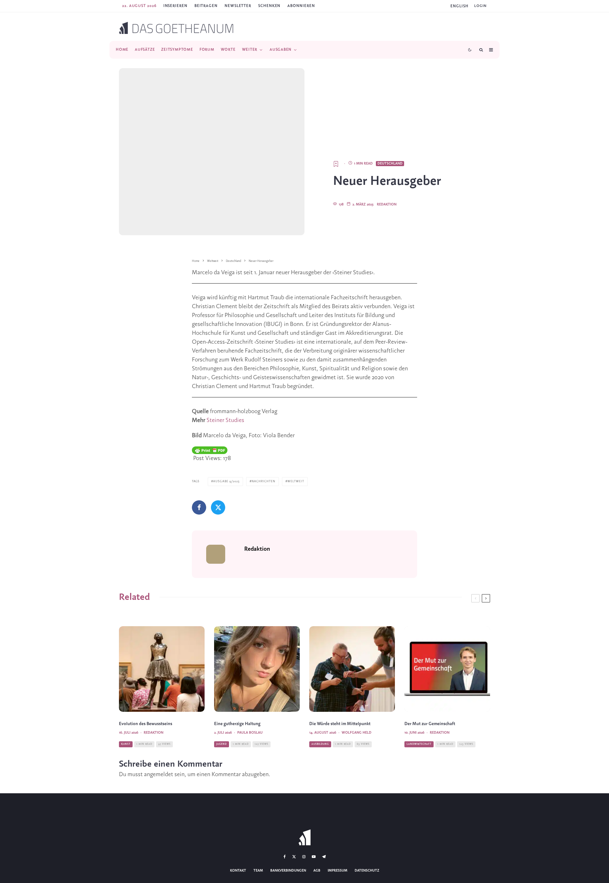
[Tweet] (218, 507)
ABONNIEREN (301, 6)
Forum (207, 50)
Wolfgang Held (356, 733)
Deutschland (390, 164)
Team (258, 871)
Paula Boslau (250, 733)
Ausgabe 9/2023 (226, 481)
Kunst (125, 744)
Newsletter (238, 6)
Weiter (250, 50)
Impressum (337, 871)
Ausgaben (280, 50)
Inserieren (175, 6)
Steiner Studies (225, 420)
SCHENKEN (269, 6)
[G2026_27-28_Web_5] (257, 669)
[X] (294, 857)
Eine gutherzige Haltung (237, 724)
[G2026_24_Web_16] (447, 669)
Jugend (221, 744)
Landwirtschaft (419, 744)
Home (122, 50)
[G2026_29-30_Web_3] (162, 669)
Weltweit (295, 481)
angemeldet (158, 774)
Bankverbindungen (288, 871)
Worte (228, 50)
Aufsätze (145, 50)
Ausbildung (320, 744)
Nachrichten (263, 481)
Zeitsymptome (177, 50)
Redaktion (386, 204)
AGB (316, 871)
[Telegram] (324, 857)
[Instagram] (304, 857)
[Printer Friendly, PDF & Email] (209, 450)
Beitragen (206, 6)
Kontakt (238, 871)
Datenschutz (367, 871)
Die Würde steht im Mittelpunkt (339, 724)
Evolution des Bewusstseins (145, 724)
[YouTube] (314, 857)
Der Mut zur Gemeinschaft (429, 724)
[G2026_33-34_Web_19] (352, 669)
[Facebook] (284, 857)
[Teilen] (199, 507)
